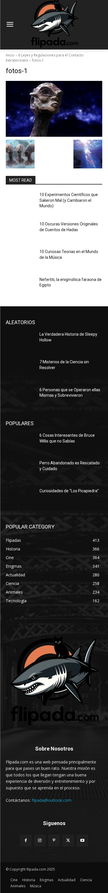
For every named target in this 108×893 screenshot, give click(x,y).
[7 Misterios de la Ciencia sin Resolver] (20, 369)
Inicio (10, 55)
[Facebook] (25, 840)
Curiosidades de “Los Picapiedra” (69, 491)
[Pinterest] (54, 840)
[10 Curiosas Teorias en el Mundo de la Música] (20, 259)
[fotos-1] (54, 109)
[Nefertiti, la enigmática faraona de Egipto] (20, 287)
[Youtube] (82, 840)
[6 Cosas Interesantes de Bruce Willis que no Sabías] (20, 443)
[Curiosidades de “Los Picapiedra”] (20, 498)
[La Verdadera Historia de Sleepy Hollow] (20, 342)
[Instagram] (40, 840)
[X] (68, 840)
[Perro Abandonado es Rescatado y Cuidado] (20, 470)
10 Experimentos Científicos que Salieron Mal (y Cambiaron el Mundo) (68, 200)
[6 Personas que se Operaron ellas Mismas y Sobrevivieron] (20, 397)
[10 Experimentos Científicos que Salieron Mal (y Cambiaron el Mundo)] (20, 202)
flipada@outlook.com (51, 800)
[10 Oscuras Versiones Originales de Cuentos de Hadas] (20, 231)
